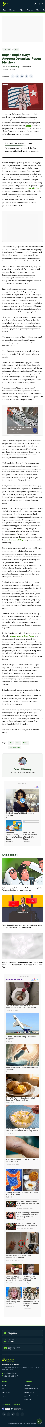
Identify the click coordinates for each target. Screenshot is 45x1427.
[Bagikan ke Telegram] (22, 76)
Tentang (4, 1385)
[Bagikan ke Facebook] (26, 76)
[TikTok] (13, 1414)
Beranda (7, 49)
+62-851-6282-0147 (11, 1376)
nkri (11, 743)
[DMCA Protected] (7, 1409)
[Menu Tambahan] (42, 4)
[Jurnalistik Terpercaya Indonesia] (18, 1409)
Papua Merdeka (15, 747)
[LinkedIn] (22, 1414)
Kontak (4, 1396)
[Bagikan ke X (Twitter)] (31, 76)
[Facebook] (17, 1414)
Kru (3, 1389)
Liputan (12, 10)
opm (17, 743)
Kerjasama (27, 1385)
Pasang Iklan (28, 1399)
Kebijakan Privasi (29, 1392)
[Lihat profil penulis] (22, 765)
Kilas (37, 10)
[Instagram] (4, 1414)
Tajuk (21, 10)
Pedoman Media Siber (31, 1389)
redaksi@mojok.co (10, 1373)
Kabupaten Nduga (16, 540)
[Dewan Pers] (11, 1409)
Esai (4, 10)
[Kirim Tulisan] (35, 4)
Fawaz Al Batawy (22, 769)
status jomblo (33, 188)
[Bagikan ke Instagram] (17, 76)
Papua (28, 126)
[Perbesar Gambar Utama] (22, 110)
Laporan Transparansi (30, 1396)
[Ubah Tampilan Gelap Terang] (39, 1421)
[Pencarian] (39, 4)
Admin (4, 733)
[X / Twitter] (8, 1414)
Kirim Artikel (6, 1392)
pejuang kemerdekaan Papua (22, 636)
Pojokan (30, 10)
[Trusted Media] (3, 1408)
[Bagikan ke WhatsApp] (13, 76)
